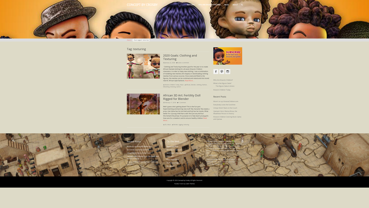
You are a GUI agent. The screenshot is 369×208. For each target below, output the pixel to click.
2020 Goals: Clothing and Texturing (180, 57)
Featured (191, 5)
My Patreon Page (173, 163)
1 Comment (182, 102)
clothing (199, 85)
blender (193, 85)
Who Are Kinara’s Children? (223, 80)
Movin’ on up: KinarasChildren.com (225, 101)
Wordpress (171, 166)
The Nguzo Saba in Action (225, 86)
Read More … (189, 81)
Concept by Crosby (142, 5)
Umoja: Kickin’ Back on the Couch (225, 108)
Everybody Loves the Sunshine (224, 105)
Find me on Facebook (174, 150)
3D (166, 124)
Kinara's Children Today (172, 85)
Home (129, 40)
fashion (204, 85)
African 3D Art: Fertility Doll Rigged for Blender (181, 97)
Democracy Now (172, 146)
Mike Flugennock (173, 160)
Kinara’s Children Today (221, 90)
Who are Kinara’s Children (209, 5)
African (188, 85)
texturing (173, 87)
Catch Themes (190, 184)
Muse (226, 5)
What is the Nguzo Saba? (222, 83)
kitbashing (166, 87)
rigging (181, 124)
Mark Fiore (170, 156)
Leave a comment (183, 63)
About (235, 5)
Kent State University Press (176, 153)
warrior (178, 87)
